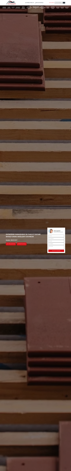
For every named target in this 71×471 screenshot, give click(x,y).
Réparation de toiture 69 (62, 7)
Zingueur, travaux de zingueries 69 (23, 8)
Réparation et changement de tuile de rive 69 (29, 8)
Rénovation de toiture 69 (67, 7)
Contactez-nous (22, 243)
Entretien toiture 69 (47, 7)
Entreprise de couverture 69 (4, 7)
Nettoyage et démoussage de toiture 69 (53, 8)
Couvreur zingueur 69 (8, 7)
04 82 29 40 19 (30, 2)
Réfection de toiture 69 (58, 7)
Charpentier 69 (13, 7)
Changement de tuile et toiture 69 (17, 7)
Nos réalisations (11, 243)
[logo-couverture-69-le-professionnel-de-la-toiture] (11, 2)
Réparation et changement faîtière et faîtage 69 (42, 8)
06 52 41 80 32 (39, 2)
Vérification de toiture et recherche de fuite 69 (36, 8)
